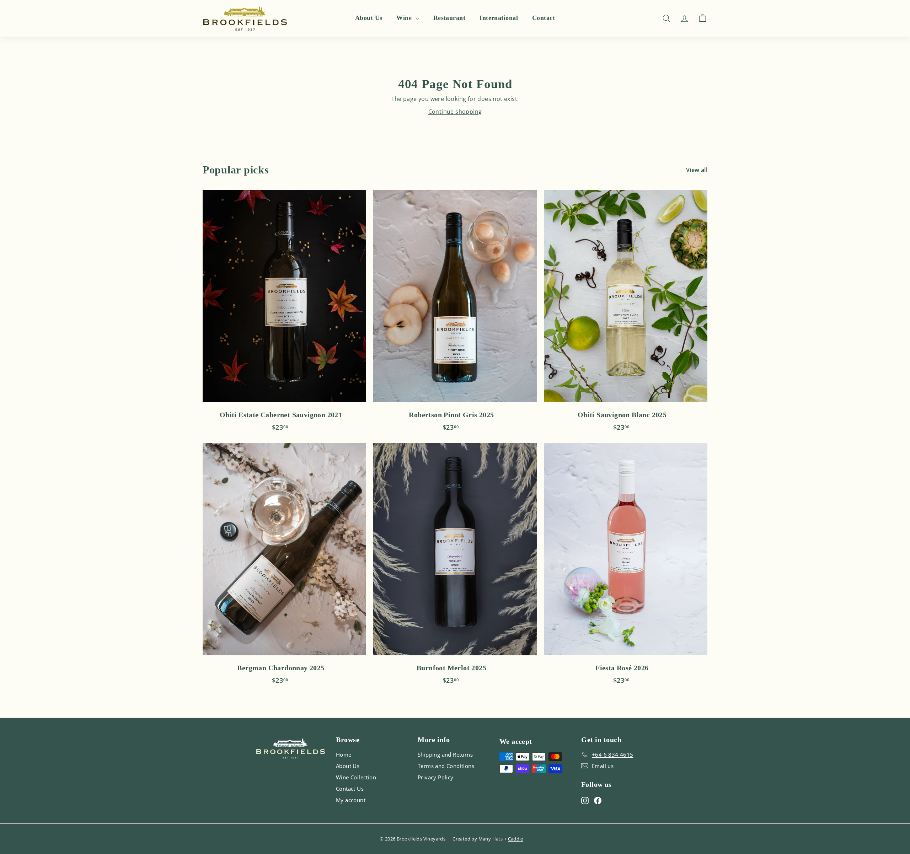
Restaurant (449, 17)
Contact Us (350, 788)
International (499, 17)
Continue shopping (455, 112)
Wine (404, 17)
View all (696, 170)
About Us (368, 17)
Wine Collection (356, 777)
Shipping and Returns (445, 754)
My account (350, 800)
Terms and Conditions (446, 765)
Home (344, 754)
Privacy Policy (436, 777)
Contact (543, 17)
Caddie (515, 839)
